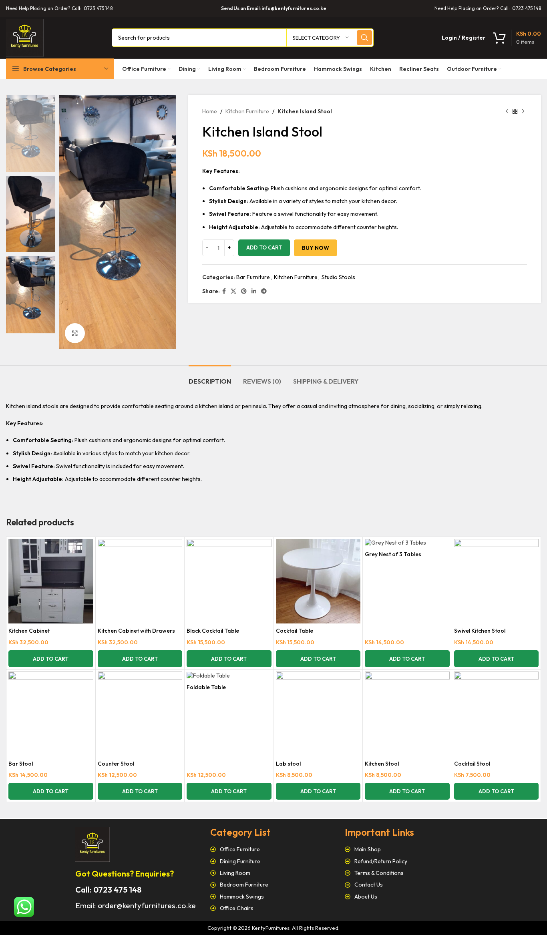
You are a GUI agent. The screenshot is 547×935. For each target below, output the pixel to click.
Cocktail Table (294, 630)
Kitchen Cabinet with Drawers (136, 630)
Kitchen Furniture (247, 111)
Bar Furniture (253, 277)
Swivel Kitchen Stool (479, 630)
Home (209, 111)
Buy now (315, 247)
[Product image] (50, 581)
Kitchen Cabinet (29, 630)
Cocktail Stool (472, 763)
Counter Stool (116, 763)
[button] (50, 658)
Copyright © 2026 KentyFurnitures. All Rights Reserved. (273, 928)
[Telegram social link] (264, 291)
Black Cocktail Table (213, 630)
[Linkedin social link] (254, 291)
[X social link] (233, 291)
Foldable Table (206, 687)
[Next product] (523, 111)
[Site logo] (25, 36)
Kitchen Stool (382, 763)
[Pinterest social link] (244, 291)
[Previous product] (507, 111)
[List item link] (273, 849)
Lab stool (288, 763)
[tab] (210, 377)
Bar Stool (20, 763)
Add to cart (264, 247)
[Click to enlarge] (75, 333)
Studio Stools (338, 277)
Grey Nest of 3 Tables (393, 554)
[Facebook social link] (224, 291)
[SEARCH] (364, 37)
